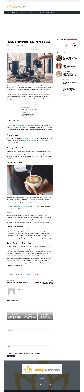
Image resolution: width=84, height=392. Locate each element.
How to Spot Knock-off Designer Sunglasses (17, 282)
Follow (66, 42)
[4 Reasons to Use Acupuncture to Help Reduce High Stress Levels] (45, 311)
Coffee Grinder (26, 106)
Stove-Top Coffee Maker (28, 114)
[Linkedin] (40, 384)
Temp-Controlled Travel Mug (29, 115)
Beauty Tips (14, 314)
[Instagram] (71, 1)
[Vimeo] (74, 1)
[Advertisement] (42, 27)
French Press (26, 107)
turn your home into (30, 199)
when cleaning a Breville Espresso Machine (24, 206)
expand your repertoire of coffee (29, 140)
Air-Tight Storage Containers (30, 109)
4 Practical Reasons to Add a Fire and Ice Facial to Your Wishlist (69, 82)
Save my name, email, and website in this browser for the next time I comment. (24, 353)
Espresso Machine (27, 111)
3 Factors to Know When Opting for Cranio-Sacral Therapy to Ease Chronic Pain (69, 90)
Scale (24, 112)
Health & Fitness (29, 314)
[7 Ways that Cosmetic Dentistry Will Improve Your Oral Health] (29, 311)
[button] (75, 12)
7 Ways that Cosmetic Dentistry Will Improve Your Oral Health (29, 317)
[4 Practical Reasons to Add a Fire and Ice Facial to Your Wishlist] (59, 82)
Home (8, 17)
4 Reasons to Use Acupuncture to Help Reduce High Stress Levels (45, 317)
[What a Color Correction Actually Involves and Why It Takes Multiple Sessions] (14, 311)
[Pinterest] (43, 384)
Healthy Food (12, 17)
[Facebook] (70, 1)
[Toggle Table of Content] (35, 104)
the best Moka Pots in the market (22, 231)
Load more (66, 95)
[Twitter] (73, 1)
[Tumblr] (47, 384)
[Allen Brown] (8, 45)
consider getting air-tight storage (14, 154)
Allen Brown (12, 45)
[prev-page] (8, 322)
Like (59, 42)
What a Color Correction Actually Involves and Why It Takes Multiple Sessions (14, 317)
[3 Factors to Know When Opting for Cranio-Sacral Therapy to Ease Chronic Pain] (59, 89)
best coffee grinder (21, 127)
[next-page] (10, 322)
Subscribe (74, 42)
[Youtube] (76, 1)
